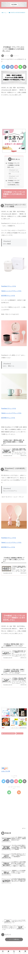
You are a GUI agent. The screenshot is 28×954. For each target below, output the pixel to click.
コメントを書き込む (14, 939)
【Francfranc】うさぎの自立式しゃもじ (14, 177)
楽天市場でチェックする (8, 295)
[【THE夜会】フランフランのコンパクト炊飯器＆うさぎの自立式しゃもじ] (12, 67)
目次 (13, 159)
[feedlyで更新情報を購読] (9, 792)
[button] (25, 454)
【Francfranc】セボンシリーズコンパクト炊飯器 (14, 171)
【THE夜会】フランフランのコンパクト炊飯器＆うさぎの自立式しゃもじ (13, 182)
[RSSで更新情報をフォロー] (19, 792)
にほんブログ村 (5, 771)
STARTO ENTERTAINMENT (9, 733)
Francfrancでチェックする (8, 286)
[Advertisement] (14, 29)
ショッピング (20, 733)
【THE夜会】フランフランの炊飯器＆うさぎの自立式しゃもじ (13, 165)
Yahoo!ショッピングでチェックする (11, 291)
